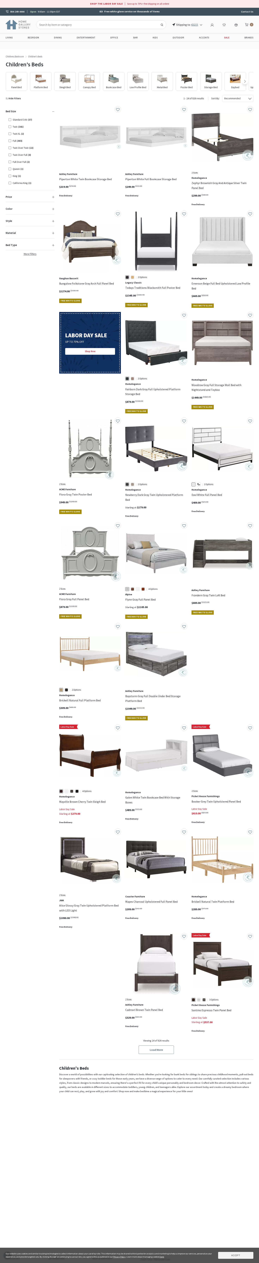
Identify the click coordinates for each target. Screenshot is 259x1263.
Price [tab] (9, 196)
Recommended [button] (232, 98)
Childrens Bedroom (15, 56)
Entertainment (86, 37)
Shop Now (90, 351)
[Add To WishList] (118, 109)
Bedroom (33, 37)
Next (245, 81)
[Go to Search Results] (162, 24)
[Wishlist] (224, 24)
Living (9, 37)
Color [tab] (9, 208)
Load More (156, 1050)
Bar (135, 37)
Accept (235, 1255)
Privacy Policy (119, 1256)
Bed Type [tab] (11, 245)
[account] (212, 24)
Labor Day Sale (67, 809)
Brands (249, 37)
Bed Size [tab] (11, 111)
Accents (204, 37)
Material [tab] (11, 233)
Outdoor (178, 37)
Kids (155, 37)
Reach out (70, 979)
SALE (227, 37)
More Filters (30, 253)
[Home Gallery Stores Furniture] (18, 24)
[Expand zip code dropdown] (201, 24)
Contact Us (247, 11)
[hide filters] (14, 98)
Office (114, 37)
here (162, 1256)
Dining (58, 37)
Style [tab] (9, 221)
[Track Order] (236, 24)
